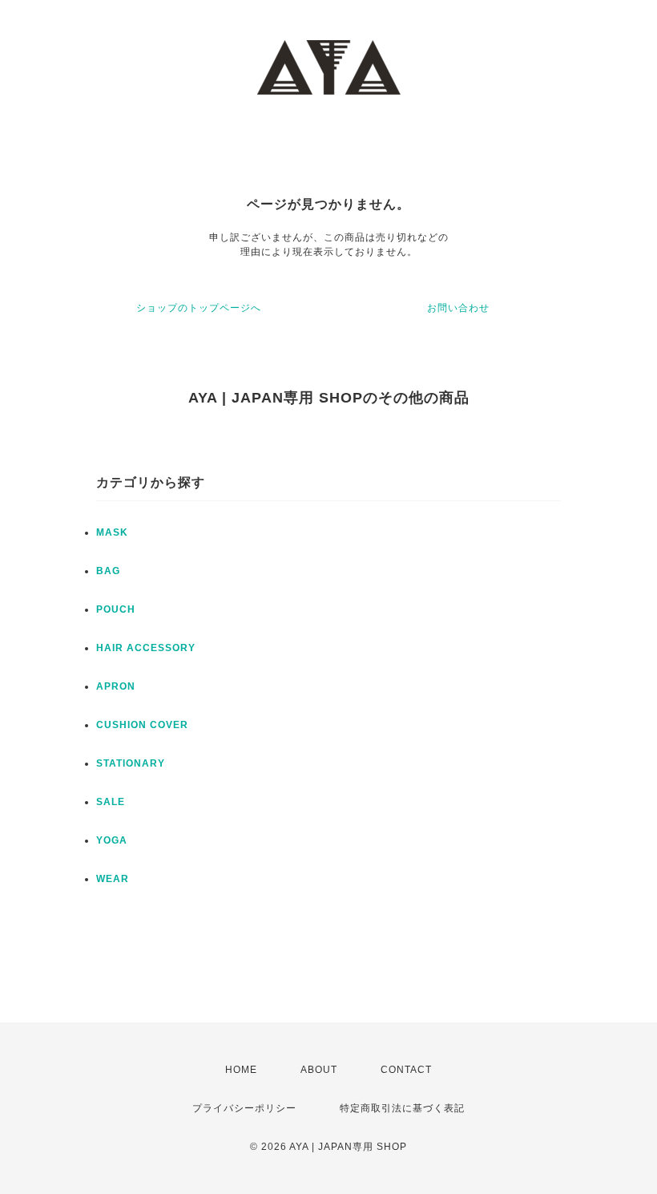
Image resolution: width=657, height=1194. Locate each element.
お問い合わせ (458, 308)
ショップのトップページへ (198, 308)
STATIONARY (130, 763)
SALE (110, 801)
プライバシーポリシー (244, 1108)
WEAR (112, 878)
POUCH (115, 609)
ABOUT (318, 1069)
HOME (241, 1069)
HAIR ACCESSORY (145, 648)
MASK (112, 532)
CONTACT (406, 1069)
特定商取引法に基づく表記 (402, 1108)
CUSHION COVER (142, 725)
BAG (108, 571)
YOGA (111, 840)
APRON (115, 686)
